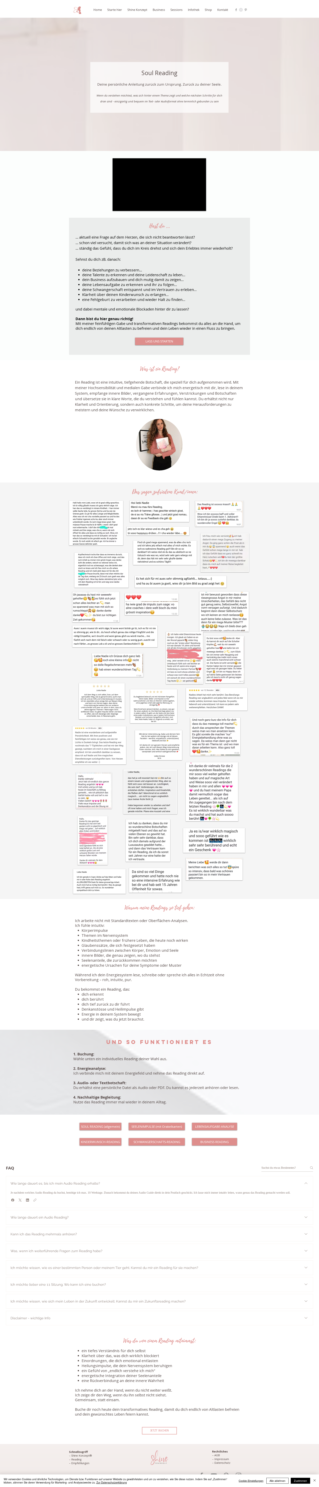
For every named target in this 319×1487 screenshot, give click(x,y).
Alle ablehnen (277, 1481)
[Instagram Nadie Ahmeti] (241, 10)
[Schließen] (314, 1480)
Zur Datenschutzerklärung (111, 1482)
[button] (115, 10)
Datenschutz (222, 1462)
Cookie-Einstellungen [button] (251, 1481)
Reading (76, 1459)
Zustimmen (300, 1481)
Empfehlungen (80, 1463)
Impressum (221, 1459)
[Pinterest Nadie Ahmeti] (246, 10)
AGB (217, 1455)
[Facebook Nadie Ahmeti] (236, 10)
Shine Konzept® (81, 1455)
